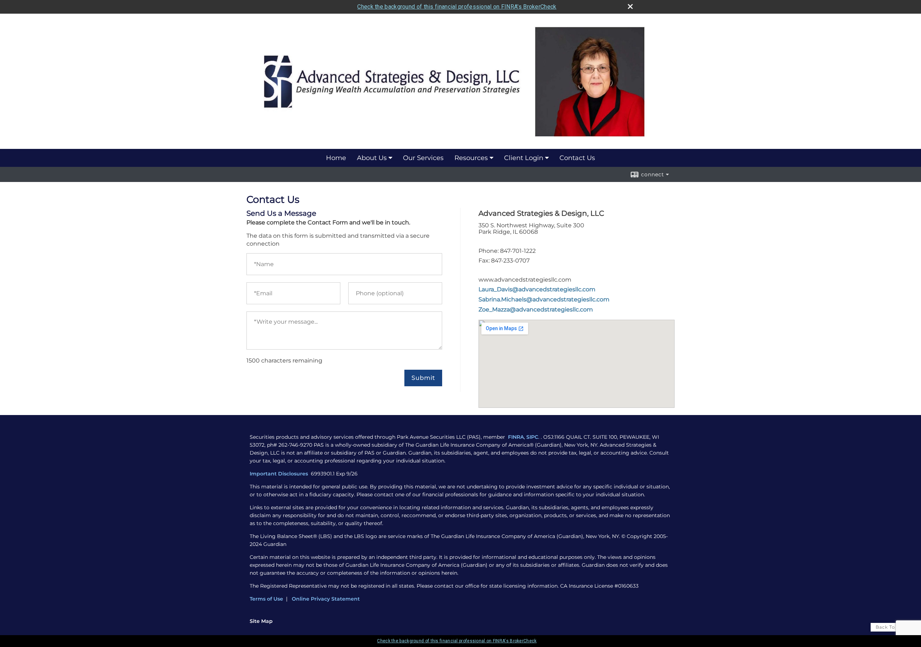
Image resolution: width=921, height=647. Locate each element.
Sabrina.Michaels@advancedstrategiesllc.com (543, 299)
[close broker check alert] (630, 6)
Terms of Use (266, 599)
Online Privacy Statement (326, 599)
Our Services (423, 158)
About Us (372, 158)
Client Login (523, 158)
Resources (471, 158)
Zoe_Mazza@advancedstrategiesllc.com (535, 309)
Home (336, 158)
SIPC (532, 437)
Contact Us (577, 158)
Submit (423, 377)
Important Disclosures (279, 473)
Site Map (261, 621)
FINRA (516, 437)
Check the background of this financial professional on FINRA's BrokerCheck (456, 6)
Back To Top (891, 627)
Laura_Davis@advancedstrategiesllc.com (536, 289)
